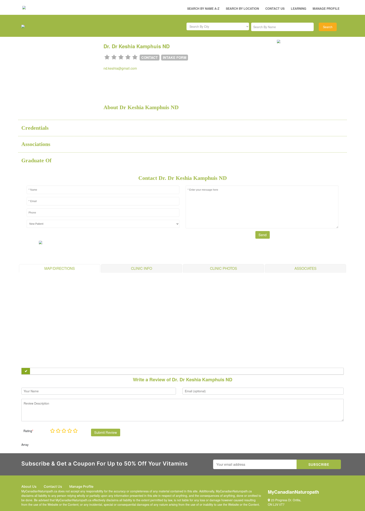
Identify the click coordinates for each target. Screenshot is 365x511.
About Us (29, 486)
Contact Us (275, 8)
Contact (149, 57)
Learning (298, 8)
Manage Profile (326, 8)
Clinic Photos (223, 268)
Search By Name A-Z (203, 8)
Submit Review (105, 432)
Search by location (242, 8)
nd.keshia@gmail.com (120, 68)
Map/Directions (59, 268)
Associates (305, 268)
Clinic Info (141, 268)
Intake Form (174, 57)
